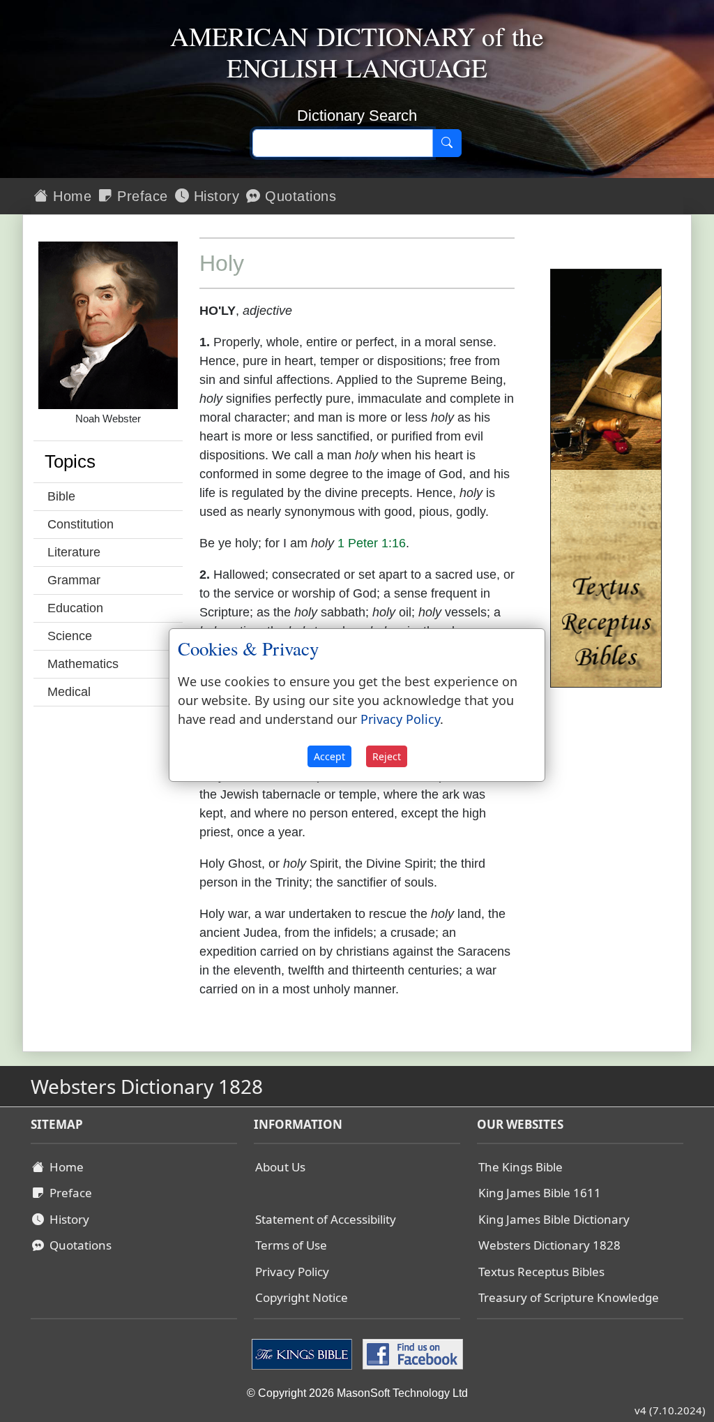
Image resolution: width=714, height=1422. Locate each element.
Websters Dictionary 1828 (549, 1245)
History (214, 196)
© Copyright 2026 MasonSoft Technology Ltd (357, 1393)
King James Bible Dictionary (554, 1219)
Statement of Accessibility (325, 1219)
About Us (280, 1167)
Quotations (299, 196)
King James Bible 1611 (539, 1193)
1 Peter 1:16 (371, 543)
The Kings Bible (520, 1167)
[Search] (447, 143)
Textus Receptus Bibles (541, 1272)
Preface (140, 196)
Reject (386, 756)
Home (70, 196)
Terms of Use (291, 1245)
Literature (73, 552)
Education (75, 608)
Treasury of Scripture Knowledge (568, 1297)
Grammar (73, 580)
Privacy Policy (292, 1272)
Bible (61, 496)
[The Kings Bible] (304, 1353)
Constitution (80, 524)
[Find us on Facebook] (411, 1353)
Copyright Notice (301, 1297)
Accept (329, 756)
